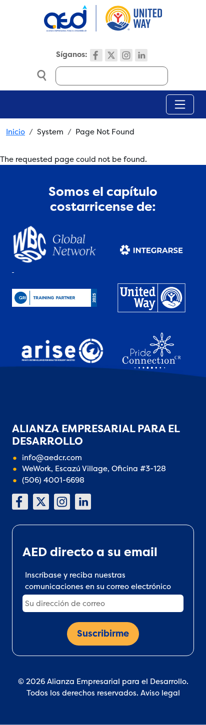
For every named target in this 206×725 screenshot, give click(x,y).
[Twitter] (111, 55)
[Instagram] (126, 55)
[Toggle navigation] (180, 104)
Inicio (15, 131)
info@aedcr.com (52, 457)
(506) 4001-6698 (53, 480)
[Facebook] (96, 55)
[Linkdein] (141, 55)
